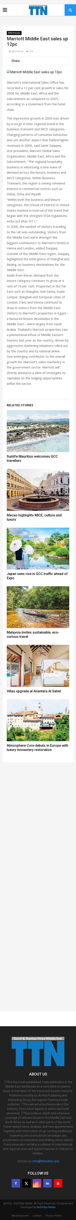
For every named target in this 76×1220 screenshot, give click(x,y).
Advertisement (20, 1215)
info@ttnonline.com (46, 1161)
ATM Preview (14, 33)
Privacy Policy (54, 1215)
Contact (37, 1215)
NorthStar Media (46, 1207)
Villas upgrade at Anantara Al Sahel (34, 691)
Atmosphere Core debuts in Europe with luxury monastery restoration (37, 748)
